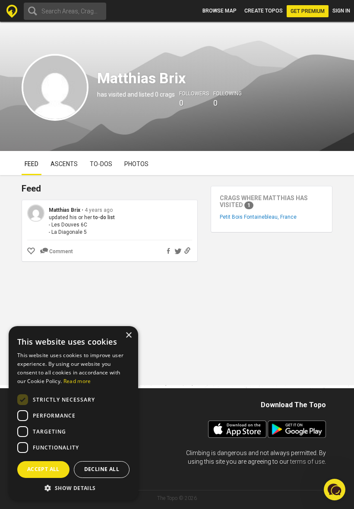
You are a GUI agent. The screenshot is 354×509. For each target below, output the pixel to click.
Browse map (219, 11)
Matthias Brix (64, 210)
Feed (31, 163)
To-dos (101, 163)
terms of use (307, 461)
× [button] (128, 335)
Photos (136, 163)
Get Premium (308, 11)
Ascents (64, 163)
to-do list (104, 217)
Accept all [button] (43, 469)
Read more (77, 381)
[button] (73, 488)
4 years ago (99, 210)
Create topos (263, 11)
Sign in (341, 11)
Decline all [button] (101, 469)
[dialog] (73, 413)
